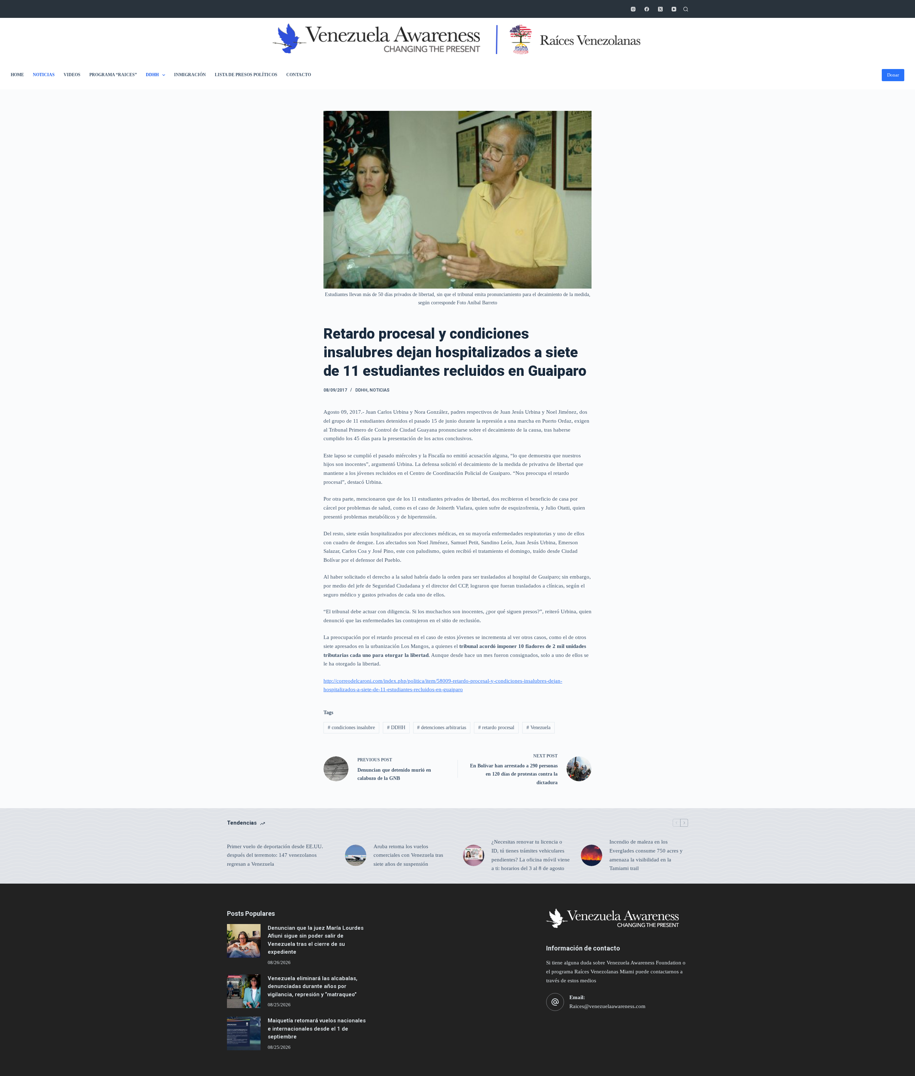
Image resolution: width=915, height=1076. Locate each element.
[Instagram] (633, 9)
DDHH (152, 74)
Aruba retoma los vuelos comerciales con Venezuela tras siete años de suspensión (408, 855)
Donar (893, 75)
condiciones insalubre (351, 727)
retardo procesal (496, 727)
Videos (72, 74)
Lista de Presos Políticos (246, 74)
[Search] (685, 9)
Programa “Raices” (113, 74)
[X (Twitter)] (660, 9)
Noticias (44, 74)
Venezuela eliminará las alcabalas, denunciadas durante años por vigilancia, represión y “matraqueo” (312, 986)
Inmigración (190, 74)
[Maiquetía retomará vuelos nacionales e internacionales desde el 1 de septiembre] (244, 1033)
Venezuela (538, 727)
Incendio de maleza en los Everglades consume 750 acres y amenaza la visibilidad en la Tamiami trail (646, 855)
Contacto (298, 74)
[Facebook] (646, 9)
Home (17, 74)
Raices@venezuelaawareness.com (607, 1006)
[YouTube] (674, 9)
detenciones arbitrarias (441, 727)
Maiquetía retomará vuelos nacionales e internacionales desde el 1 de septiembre (317, 1028)
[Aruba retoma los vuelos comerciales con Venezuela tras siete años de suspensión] (355, 855)
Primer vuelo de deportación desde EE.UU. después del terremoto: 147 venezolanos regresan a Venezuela (275, 855)
